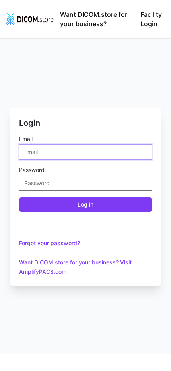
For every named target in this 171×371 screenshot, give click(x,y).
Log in (85, 204)
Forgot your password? (49, 243)
